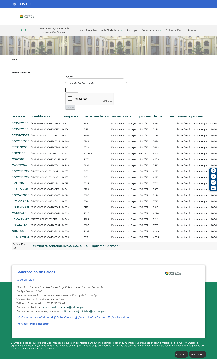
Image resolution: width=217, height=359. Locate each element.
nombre (19, 116)
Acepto (180, 354)
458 (71, 246)
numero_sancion (124, 116)
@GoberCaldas (62, 317)
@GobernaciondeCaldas (33, 317)
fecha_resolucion (96, 116)
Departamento (150, 30)
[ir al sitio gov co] (22, 4)
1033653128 (20, 189)
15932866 (18, 183)
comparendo (72, 116)
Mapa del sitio (39, 323)
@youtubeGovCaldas (90, 317)
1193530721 (19, 147)
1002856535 (20, 141)
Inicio (24, 30)
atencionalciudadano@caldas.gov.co (65, 307)
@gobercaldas (119, 317)
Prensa (192, 30)
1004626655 (20, 225)
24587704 (19, 165)
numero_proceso (190, 116)
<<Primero (40, 246)
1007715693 (20, 171)
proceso (145, 116)
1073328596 (20, 201)
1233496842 (20, 219)
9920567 (18, 159)
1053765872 (20, 135)
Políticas (22, 323)
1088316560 (20, 207)
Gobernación (173, 30)
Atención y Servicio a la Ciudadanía (99, 30)
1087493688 (21, 195)
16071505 (18, 153)
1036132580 (20, 123)
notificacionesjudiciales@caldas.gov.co (84, 311)
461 (88, 246)
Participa (132, 30)
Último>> (113, 246)
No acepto (196, 354)
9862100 (18, 231)
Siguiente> (98, 246)
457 (65, 246)
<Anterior (55, 246)
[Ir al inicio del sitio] (31, 16)
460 (82, 246)
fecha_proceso (164, 116)
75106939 (19, 213)
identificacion (42, 116)
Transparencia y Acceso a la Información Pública (53, 30)
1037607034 (20, 237)
